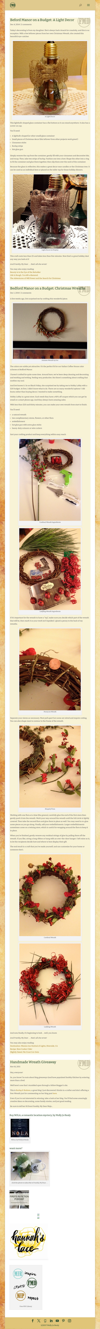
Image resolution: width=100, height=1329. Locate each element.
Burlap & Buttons (23, 1090)
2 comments (26, 24)
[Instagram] (69, 1321)
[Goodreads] (45, 1321)
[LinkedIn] (51, 1321)
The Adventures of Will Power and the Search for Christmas (35, 278)
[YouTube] (57, 1321)
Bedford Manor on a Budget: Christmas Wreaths (47, 288)
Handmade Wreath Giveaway (33, 1062)
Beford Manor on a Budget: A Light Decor (42, 20)
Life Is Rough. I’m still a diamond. (24, 275)
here (55, 1093)
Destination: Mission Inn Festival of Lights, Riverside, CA (34, 1046)
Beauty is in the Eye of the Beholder (25, 272)
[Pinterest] (63, 1321)
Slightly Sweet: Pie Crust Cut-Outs (24, 1052)
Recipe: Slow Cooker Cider (21, 1049)
